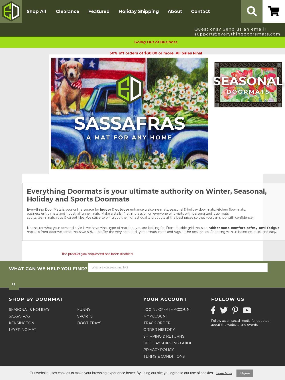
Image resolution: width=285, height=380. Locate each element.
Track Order (157, 323)
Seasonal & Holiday (29, 309)
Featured (99, 11)
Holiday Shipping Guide (167, 343)
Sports (85, 316)
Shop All (36, 11)
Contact (200, 11)
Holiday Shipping (138, 11)
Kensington (21, 323)
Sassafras (129, 126)
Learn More (224, 373)
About (175, 11)
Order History (159, 330)
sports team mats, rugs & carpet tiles (55, 218)
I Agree (245, 373)
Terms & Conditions (164, 356)
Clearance (67, 11)
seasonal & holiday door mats (192, 210)
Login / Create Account (167, 309)
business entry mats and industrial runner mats (63, 214)
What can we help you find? (48, 268)
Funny (83, 309)
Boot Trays (89, 323)
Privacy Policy (158, 350)
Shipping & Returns (163, 336)
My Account (155, 316)
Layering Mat (22, 330)
